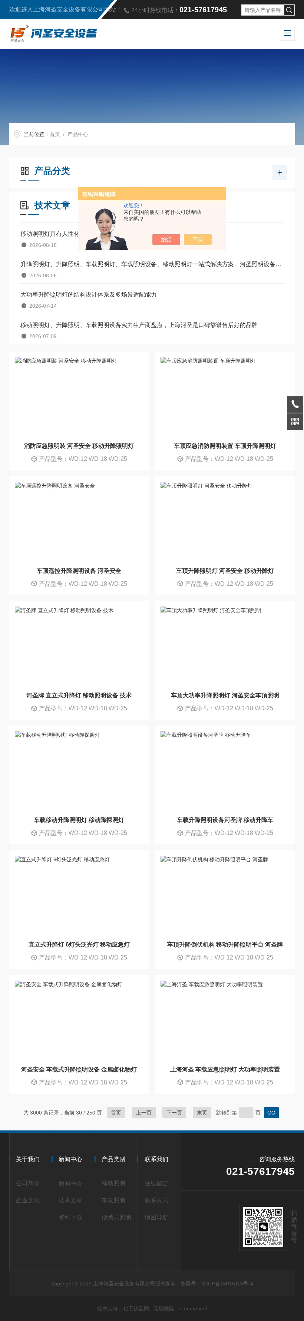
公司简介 (28, 1183)
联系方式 (156, 1200)
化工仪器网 (136, 1308)
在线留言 (156, 1183)
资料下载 (70, 1217)
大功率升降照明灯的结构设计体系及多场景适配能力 (88, 294)
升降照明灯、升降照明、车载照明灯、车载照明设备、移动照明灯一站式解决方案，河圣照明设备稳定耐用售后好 (152, 264)
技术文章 (70, 1200)
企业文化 (28, 1200)
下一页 (174, 1113)
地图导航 (156, 1217)
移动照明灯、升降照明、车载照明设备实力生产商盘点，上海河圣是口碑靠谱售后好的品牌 (139, 325)
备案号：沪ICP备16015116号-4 (217, 1284)
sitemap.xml (193, 1308)
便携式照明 (116, 1217)
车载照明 (113, 1200)
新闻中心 (70, 1183)
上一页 (144, 1113)
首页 (55, 134)
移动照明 (113, 1183)
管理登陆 (163, 1308)
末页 (202, 1113)
